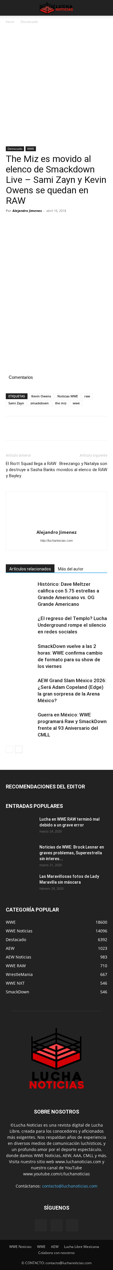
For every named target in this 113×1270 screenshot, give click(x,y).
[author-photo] (56, 512)
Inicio (10, 21)
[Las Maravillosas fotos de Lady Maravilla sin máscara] (20, 883)
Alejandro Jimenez (27, 210)
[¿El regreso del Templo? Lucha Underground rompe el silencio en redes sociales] (20, 625)
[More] (65, 224)
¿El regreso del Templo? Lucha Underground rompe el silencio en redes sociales (72, 625)
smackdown (39, 403)
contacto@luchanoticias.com (69, 1186)
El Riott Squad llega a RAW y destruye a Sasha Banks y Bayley (31, 469)
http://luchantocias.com (56, 540)
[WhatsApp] (51, 224)
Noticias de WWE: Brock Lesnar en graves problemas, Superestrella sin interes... (71, 853)
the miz (60, 403)
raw (87, 396)
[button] (10, 8)
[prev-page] (9, 749)
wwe (76, 403)
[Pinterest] (38, 224)
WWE (30, 149)
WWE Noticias (20, 1246)
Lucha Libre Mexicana (81, 1246)
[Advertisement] (56, 87)
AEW (55, 1246)
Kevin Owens (41, 396)
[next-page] (18, 749)
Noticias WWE (67, 396)
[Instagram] (56, 1225)
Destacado (29, 21)
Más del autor (70, 569)
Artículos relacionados (30, 569)
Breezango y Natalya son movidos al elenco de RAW (82, 466)
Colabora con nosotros (56, 1252)
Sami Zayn (16, 403)
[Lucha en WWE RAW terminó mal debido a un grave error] (20, 826)
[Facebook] (11, 224)
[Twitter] (25, 224)
